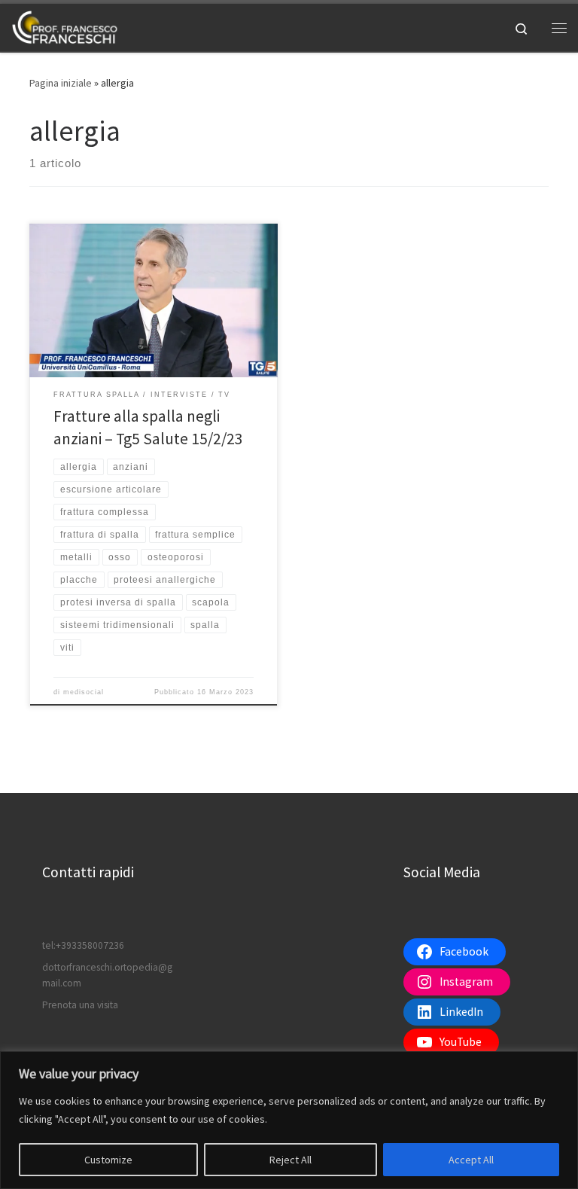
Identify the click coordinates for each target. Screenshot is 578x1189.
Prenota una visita (80, 1004)
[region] (289, 1120)
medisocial (83, 692)
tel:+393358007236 (83, 945)
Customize (108, 1159)
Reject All (290, 1159)
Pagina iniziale (60, 83)
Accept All (471, 1159)
